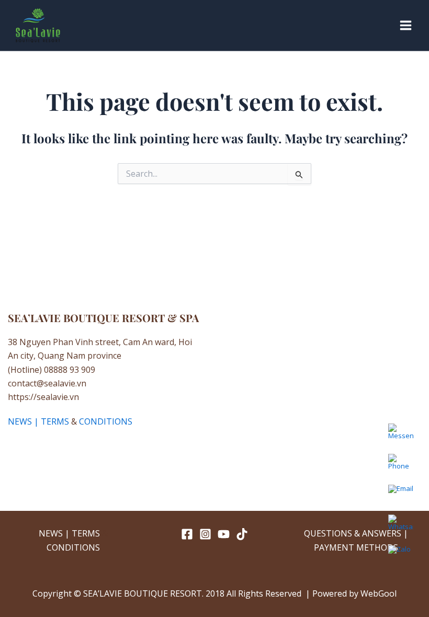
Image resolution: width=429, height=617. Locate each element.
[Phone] (400, 466)
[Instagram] (205, 534)
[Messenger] (400, 436)
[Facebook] (187, 534)
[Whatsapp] (400, 527)
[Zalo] (400, 557)
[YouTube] (224, 534)
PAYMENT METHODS (356, 547)
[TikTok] (242, 534)
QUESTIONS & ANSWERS (352, 533)
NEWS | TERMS (38, 421)
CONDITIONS (105, 421)
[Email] (400, 496)
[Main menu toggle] (406, 25)
